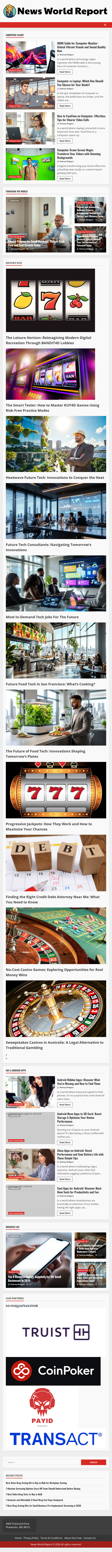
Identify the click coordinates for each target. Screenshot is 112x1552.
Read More (65, 71)
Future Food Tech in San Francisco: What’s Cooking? (50, 684)
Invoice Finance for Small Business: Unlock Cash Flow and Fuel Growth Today (39, 224)
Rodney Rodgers (66, 54)
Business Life (14, 1272)
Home (18, 1538)
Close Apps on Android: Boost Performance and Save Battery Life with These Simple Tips (30, 1165)
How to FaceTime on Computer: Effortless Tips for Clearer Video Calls (30, 128)
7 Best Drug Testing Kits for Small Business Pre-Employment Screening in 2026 (43, 1505)
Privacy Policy (31, 1538)
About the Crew (73, 1538)
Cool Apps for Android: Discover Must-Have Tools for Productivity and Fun (30, 1201)
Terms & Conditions (51, 1538)
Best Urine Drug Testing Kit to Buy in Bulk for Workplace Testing (36, 1483)
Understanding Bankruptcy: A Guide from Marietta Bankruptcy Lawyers (90, 1248)
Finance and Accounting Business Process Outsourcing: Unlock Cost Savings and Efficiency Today (90, 211)
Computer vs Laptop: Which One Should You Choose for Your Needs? (30, 93)
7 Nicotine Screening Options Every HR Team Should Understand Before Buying (43, 1488)
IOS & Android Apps (16, 1105)
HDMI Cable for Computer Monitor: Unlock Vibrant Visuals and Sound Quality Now (30, 57)
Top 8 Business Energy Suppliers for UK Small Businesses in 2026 (39, 1260)
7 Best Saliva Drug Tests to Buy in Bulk (24, 1494)
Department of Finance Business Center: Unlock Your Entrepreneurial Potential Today (88, 240)
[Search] (105, 25)
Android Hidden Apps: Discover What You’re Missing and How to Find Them (30, 1092)
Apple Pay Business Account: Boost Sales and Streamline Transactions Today (90, 1277)
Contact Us (90, 1538)
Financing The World (16, 237)
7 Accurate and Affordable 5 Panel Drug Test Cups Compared (34, 1500)
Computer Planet (15, 70)
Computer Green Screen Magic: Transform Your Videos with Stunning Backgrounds (30, 164)
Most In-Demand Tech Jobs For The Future (42, 616)
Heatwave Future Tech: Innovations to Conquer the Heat (55, 477)
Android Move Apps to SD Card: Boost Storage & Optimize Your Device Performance (30, 1128)
